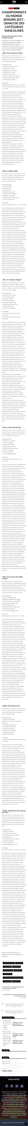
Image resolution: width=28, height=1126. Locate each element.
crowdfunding (19, 1071)
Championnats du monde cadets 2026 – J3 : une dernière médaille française (18, 1024)
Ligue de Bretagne (19, 1063)
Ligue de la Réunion (14, 1061)
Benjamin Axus (7, 974)
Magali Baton (10, 1059)
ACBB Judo (4, 1065)
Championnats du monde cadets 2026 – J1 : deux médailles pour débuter (17, 1042)
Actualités (16, 8)
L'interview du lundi (17, 1059)
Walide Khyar (17, 966)
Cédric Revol (17, 981)
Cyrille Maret (7, 966)
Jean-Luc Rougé (5, 1073)
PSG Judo (16, 1065)
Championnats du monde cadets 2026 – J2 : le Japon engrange (17, 1035)
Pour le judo (15, 1071)
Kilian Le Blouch (8, 970)
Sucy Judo (11, 1068)
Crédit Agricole (13, 1063)
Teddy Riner (19, 963)
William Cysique (5, 1059)
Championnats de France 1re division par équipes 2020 (12, 1066)
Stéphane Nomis (5, 1068)
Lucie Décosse (16, 1068)
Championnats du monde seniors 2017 (13, 977)
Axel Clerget (18, 970)
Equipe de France (6, 1061)
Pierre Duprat (7, 981)
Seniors (10, 8)
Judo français (6, 1063)
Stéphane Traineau (9, 1065)
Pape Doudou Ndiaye (9, 963)
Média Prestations (21, 1122)
